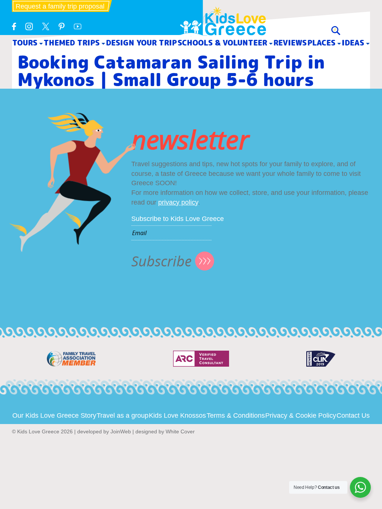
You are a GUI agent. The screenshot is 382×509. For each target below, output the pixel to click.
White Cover (180, 431)
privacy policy (178, 202)
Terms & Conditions (236, 415)
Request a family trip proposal (60, 6)
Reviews (290, 42)
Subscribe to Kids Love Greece (177, 218)
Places (321, 42)
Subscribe (161, 261)
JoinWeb (120, 431)
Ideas (353, 42)
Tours (24, 42)
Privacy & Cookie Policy (300, 415)
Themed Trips (72, 42)
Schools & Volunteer (222, 42)
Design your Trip (141, 42)
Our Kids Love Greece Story (54, 415)
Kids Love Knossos (177, 415)
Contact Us (353, 415)
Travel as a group (122, 415)
